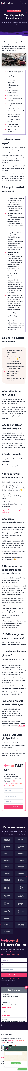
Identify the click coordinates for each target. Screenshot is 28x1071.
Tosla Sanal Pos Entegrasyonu (10, 996)
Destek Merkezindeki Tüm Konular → (13, 1025)
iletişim (21, 465)
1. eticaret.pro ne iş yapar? (15, 71)
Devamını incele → (6, 999)
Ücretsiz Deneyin (14, 975)
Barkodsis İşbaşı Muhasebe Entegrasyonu (13, 1005)
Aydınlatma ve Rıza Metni (17, 979)
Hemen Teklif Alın (13, 807)
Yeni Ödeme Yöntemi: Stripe (9, 1013)
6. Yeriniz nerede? (12, 95)
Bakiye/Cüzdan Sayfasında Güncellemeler (13, 1021)
